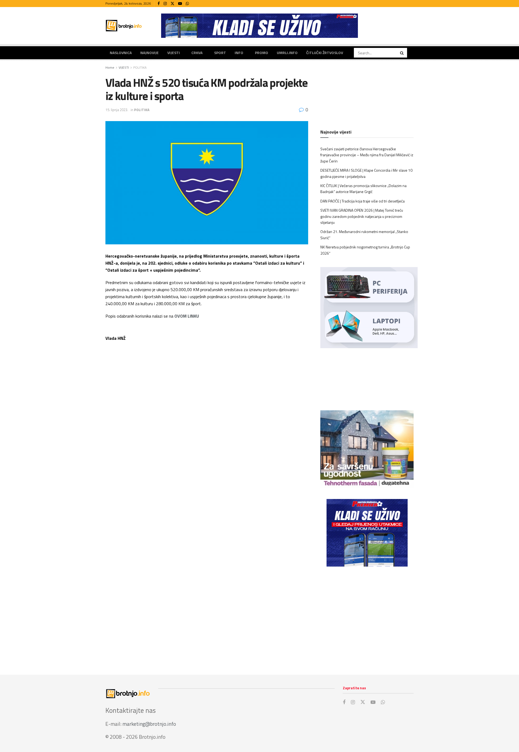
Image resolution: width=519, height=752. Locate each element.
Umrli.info (287, 52)
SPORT (220, 52)
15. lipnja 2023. (116, 109)
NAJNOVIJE (149, 52)
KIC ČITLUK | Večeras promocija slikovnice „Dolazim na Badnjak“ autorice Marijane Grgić (363, 188)
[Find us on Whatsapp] (187, 3)
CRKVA (196, 52)
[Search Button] (402, 53)
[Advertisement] (367, 615)
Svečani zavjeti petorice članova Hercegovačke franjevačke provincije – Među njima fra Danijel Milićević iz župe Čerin (366, 155)
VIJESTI (173, 52)
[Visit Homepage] (123, 25)
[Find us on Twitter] (172, 3)
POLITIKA (140, 67)
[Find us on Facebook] (159, 3)
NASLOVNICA (121, 52)
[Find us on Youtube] (180, 3)
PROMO (261, 52)
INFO (239, 52)
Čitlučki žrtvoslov (324, 52)
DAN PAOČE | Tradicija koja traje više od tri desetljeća (362, 201)
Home (109, 67)
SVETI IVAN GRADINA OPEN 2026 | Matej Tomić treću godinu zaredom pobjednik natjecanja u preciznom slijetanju (361, 216)
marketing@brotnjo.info (149, 724)
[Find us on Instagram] (165, 3)
